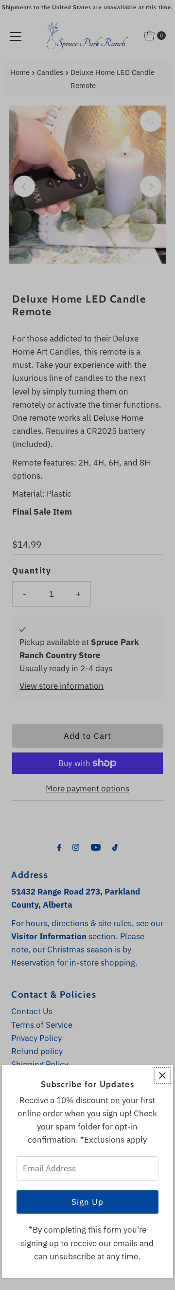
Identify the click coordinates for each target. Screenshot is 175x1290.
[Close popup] (162, 1075)
